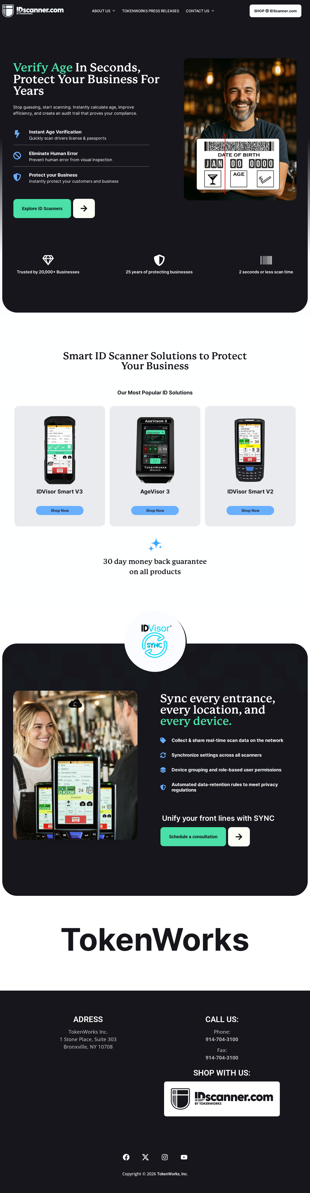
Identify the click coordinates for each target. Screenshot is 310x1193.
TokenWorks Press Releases (150, 10)
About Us (101, 10)
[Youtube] (184, 1157)
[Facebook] (126, 1157)
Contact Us (197, 10)
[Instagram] (165, 1157)
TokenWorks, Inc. (172, 1173)
